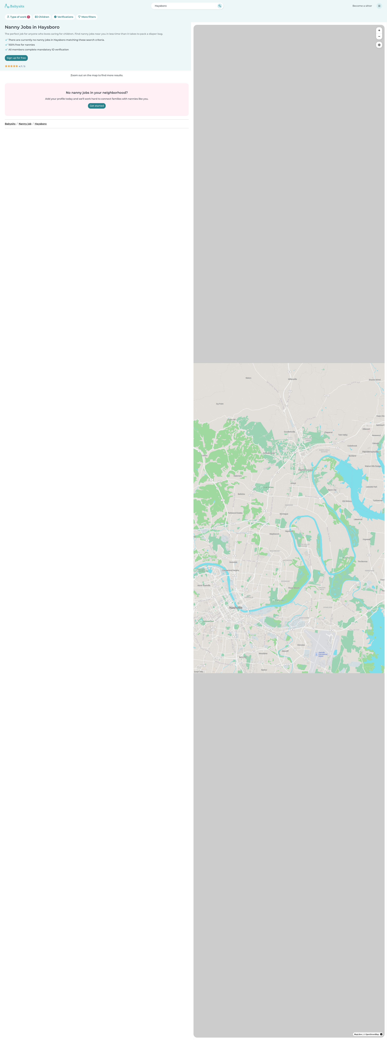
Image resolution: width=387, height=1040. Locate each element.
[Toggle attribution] (381, 1034)
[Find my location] (379, 45)
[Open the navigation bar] (379, 6)
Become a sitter (362, 5)
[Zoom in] (379, 30)
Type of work (19, 16)
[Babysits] (14, 5)
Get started (97, 105)
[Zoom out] (379, 36)
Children (43, 16)
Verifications (65, 16)
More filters (88, 16)
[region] (289, 531)
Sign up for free (16, 57)
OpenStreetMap (372, 1034)
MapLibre (358, 1034)
